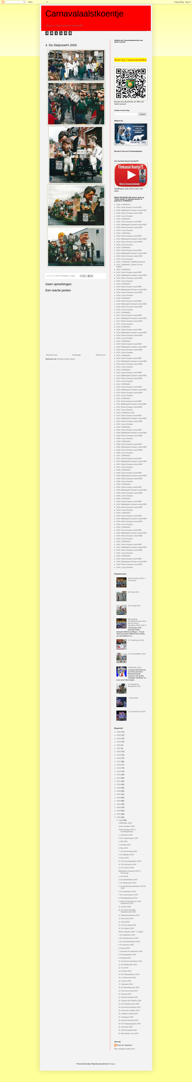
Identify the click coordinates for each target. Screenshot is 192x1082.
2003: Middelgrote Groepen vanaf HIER (131, 519)
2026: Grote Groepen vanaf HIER (129, 207)
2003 (119, 807)
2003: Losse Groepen (124, 524)
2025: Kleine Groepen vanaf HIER (129, 227)
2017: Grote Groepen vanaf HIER (129, 315)
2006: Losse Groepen (124, 481)
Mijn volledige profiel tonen (124, 1049)
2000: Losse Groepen (124, 567)
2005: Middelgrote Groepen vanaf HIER (131, 490)
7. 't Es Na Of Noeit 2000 (127, 851)
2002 (119, 811)
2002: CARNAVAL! (123, 527)
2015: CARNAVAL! (123, 341)
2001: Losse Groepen (124, 553)
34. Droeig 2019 (134, 606)
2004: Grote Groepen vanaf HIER (129, 502)
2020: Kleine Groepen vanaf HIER (129, 278)
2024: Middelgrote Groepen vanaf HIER (131, 239)
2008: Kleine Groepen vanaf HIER (129, 450)
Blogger (112, 1064)
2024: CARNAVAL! (123, 233)
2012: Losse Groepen (124, 396)
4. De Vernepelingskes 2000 (129, 942)
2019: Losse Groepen (124, 295)
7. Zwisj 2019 (133, 698)
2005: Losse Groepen (124, 496)
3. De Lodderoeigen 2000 (128, 838)
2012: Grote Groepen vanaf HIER (129, 387)
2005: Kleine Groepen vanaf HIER (129, 493)
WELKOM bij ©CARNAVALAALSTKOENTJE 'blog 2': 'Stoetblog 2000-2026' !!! (137, 622)
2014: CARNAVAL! (123, 356)
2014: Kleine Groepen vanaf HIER (129, 364)
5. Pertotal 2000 (124, 845)
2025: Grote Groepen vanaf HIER (129, 222)
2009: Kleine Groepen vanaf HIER (129, 436)
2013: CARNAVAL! (123, 370)
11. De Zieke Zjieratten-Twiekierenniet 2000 (127, 911)
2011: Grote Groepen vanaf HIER (129, 401)
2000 (119, 817)
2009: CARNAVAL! (123, 427)
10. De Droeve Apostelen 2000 (130, 961)
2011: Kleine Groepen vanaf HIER (129, 407)
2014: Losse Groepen (124, 367)
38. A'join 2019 (133, 592)
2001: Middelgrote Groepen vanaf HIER (131, 547)
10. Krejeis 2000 (124, 907)
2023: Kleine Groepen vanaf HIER (129, 256)
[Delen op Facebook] (89, 276)
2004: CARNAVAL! (123, 499)
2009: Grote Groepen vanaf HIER (129, 430)
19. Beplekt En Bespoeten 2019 (134, 685)
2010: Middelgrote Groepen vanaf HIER (131, 418)
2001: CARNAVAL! (123, 542)
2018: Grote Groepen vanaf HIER (129, 301)
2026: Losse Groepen (124, 216)
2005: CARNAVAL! (123, 484)
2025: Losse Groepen (124, 230)
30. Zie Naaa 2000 (125, 1027)
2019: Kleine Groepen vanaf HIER (129, 292)
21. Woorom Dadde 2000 (128, 997)
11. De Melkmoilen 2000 (127, 965)
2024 (119, 739)
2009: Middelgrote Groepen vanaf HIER (131, 433)
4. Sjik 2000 (122, 841)
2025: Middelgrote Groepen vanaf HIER (131, 225)
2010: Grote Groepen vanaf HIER (129, 416)
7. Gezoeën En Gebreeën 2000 (130, 951)
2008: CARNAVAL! (123, 441)
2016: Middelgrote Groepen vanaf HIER (131, 333)
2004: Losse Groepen (124, 510)
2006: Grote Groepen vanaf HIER (129, 473)
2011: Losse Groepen (124, 410)
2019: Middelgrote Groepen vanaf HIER (131, 290)
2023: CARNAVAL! (123, 248)
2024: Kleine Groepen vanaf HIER (129, 242)
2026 (119, 732)
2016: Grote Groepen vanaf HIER (129, 330)
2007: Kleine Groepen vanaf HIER (129, 464)
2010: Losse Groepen (124, 424)
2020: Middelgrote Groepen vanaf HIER (131, 275)
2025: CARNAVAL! (123, 219)
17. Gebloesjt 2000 (125, 984)
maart (121, 820)
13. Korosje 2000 (125, 971)
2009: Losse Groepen (124, 438)
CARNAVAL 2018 (134, 667)
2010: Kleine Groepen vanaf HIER (129, 421)
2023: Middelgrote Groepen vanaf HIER (131, 253)
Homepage (76, 355)
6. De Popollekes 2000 (127, 892)
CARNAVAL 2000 (125, 823)
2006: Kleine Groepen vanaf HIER (129, 479)
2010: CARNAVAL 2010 (125, 413)
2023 (119, 742)
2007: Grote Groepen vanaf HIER (129, 459)
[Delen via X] (86, 276)
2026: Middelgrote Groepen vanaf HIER (131, 210)
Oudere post (100, 355)
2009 (119, 788)
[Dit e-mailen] (81, 276)
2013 (119, 775)
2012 (119, 778)
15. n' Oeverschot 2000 (127, 978)
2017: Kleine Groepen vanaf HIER (129, 321)
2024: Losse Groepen (124, 245)
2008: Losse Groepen (124, 453)
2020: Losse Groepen (124, 281)
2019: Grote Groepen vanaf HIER (129, 287)
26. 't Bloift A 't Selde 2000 (128, 1014)
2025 (119, 735)
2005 (119, 801)
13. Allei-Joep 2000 (125, 919)
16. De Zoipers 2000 (126, 928)
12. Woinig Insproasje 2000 (128, 915)
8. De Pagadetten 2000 (127, 955)
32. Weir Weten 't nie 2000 (128, 1034)
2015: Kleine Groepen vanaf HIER (129, 350)
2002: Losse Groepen (124, 539)
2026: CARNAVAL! (123, 205)
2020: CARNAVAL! (123, 270)
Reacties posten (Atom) (66, 359)
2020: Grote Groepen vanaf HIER (129, 272)
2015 (119, 768)
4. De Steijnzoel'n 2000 (127, 883)
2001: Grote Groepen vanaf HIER (129, 544)
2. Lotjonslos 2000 (125, 835)
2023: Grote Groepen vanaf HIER (129, 250)
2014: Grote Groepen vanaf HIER (129, 358)
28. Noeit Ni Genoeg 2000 (128, 1020)
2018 (119, 758)
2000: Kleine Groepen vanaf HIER (129, 564)
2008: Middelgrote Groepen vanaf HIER (131, 447)
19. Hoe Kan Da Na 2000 (128, 991)
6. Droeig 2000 (124, 948)
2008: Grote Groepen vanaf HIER (129, 444)
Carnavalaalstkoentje (84, 13)
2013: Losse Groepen (124, 381)
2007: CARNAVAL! (123, 456)
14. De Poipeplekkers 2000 (128, 974)
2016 (119, 765)
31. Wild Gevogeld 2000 (127, 1030)
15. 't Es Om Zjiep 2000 (127, 925)
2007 (119, 794)
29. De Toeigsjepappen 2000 (129, 1024)
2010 (119, 784)
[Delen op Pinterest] (91, 276)
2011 (119, 781)
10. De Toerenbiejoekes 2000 (129, 861)
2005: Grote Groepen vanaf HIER (129, 487)
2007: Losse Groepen (124, 467)
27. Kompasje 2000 (125, 1017)
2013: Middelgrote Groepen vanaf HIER (131, 376)
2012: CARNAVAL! (123, 384)
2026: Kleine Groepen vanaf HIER (129, 213)
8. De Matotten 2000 (126, 855)
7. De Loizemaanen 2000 (128, 895)
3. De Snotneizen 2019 (136, 712)
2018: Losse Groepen (124, 310)
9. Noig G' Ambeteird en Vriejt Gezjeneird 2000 (129, 902)
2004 (119, 804)
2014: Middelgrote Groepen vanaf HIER (131, 361)
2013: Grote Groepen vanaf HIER (129, 373)
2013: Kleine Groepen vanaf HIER (129, 378)
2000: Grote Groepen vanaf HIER (129, 559)
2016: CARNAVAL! (123, 327)
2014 (119, 771)
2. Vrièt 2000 (123, 876)
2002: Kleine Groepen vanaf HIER (129, 536)
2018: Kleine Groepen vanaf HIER (129, 307)
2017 (119, 762)
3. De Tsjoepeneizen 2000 (128, 938)
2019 (119, 755)
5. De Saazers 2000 (126, 945)
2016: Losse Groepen (124, 338)
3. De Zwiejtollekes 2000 (127, 880)
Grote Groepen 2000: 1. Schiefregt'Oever (127, 831)
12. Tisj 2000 (123, 968)
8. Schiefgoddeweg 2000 (128, 898)
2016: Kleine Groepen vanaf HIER (129, 335)
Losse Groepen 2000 (126, 826)
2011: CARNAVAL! (123, 398)
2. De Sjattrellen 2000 (126, 935)
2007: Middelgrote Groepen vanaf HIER (131, 461)
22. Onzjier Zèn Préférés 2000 (129, 1001)
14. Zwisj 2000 (124, 922)
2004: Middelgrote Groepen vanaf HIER (131, 504)
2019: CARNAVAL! (123, 284)
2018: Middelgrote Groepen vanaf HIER (131, 304)
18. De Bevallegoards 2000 (128, 987)
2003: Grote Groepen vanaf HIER (129, 516)
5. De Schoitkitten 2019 (137, 654)
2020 (119, 752)
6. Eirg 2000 (123, 848)
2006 (119, 798)
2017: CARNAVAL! (123, 313)
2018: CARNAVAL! (123, 298)
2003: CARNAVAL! (123, 513)
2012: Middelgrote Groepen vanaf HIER (131, 390)
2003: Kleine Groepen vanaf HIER (129, 521)
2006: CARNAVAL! (123, 470)
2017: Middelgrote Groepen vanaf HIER (131, 318)
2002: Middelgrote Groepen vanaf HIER (131, 533)
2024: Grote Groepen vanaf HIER (129, 236)
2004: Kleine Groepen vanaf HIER (129, 507)
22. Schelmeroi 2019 (136, 640)
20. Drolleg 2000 (124, 994)
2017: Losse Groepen (124, 324)
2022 (119, 745)
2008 (119, 791)
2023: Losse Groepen (124, 259)
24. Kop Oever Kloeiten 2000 (129, 1007)
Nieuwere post (51, 355)
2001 (119, 814)
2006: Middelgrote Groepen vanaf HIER (131, 476)
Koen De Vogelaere (124, 1045)
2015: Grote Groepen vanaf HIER (129, 344)
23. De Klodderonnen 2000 (128, 1004)
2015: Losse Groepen (124, 353)
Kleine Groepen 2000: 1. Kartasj (130, 932)
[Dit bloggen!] (83, 276)
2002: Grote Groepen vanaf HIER (129, 530)
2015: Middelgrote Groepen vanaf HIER (131, 347)
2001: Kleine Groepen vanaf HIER (129, 550)
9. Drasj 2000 (123, 858)
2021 (119, 748)
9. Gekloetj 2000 (124, 958)
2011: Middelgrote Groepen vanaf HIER (131, 404)
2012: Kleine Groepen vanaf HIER (129, 393)
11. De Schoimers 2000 (127, 864)
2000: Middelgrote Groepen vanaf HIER (131, 562)
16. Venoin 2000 (124, 981)
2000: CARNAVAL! (123, 556)
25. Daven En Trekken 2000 (129, 1011)
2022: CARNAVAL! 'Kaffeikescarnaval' (130, 262)
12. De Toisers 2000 (126, 868)
